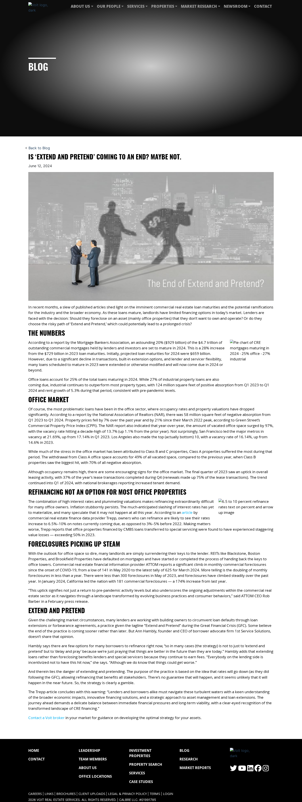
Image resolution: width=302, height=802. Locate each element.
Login (168, 794)
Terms (155, 794)
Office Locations (95, 776)
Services (137, 773)
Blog (184, 750)
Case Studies (141, 781)
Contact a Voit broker (46, 717)
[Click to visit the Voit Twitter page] (233, 769)
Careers (35, 794)
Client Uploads (91, 794)
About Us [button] (80, 6)
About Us (88, 767)
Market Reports (195, 767)
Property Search (145, 764)
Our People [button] (108, 6)
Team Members (93, 759)
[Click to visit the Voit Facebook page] (258, 769)
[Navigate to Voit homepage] (41, 6)
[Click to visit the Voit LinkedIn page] (250, 769)
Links (49, 794)
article (187, 512)
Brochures (66, 794)
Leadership (89, 750)
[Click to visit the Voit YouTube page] (242, 769)
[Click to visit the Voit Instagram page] (266, 769)
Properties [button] (162, 6)
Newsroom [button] (235, 6)
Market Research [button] (199, 6)
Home (33, 750)
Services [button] (136, 6)
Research (189, 759)
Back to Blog (39, 148)
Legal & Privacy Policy (127, 794)
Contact (263, 6)
